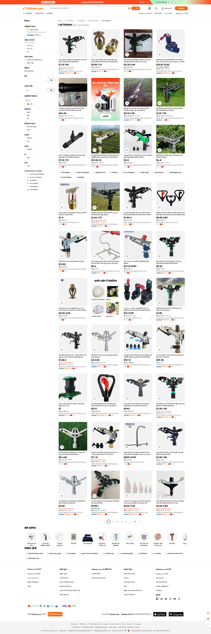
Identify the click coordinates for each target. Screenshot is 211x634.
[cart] (156, 9)
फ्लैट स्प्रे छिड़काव (65, 172)
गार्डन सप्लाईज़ (81, 21)
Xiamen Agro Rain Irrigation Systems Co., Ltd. (73, 165)
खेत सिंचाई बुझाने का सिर (175, 172)
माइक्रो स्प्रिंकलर (159, 172)
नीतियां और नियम (64, 595)
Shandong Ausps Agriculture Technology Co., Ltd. (138, 222)
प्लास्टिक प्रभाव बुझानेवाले (83, 172)
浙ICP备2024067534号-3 (161, 631)
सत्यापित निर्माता (96, 574)
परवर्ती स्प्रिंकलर (143, 553)
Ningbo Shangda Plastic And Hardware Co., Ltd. (105, 224)
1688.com (83, 624)
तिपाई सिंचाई (81, 177)
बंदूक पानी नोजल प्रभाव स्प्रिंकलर (90, 553)
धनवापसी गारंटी (64, 578)
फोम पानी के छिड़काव (66, 177)
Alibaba (60, 21)
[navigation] (39, 271)
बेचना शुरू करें (159, 578)
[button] (129, 8)
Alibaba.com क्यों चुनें (33, 574)
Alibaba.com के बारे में (34, 569)
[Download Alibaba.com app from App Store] (159, 614)
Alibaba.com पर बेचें (162, 574)
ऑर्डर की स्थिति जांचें (161, 582)
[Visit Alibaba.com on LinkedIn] (161, 598)
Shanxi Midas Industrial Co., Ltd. (167, 222)
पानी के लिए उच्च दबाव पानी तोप (174, 553)
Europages (137, 624)
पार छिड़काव (114, 172)
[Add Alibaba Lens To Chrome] (55, 614)
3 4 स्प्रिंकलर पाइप (109, 553)
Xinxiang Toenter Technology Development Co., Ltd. (170, 165)
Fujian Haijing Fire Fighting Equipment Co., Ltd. (73, 318)
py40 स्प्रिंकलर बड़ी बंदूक (126, 553)
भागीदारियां (158, 590)
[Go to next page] (139, 522)
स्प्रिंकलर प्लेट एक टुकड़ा (55, 553)
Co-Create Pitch (33, 578)
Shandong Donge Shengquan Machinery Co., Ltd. (170, 364)
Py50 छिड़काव (157, 553)
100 (135, 521)
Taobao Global (114, 624)
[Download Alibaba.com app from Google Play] (176, 614)
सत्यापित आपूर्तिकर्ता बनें (162, 586)
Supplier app (114, 614)
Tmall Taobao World (94, 624)
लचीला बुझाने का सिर (100, 172)
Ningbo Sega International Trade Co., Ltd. (72, 413)
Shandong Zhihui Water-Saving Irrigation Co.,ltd (105, 165)
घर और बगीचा (69, 21)
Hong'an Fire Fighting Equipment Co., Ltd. (105, 271)
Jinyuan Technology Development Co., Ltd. (105, 69)
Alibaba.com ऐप (126, 614)
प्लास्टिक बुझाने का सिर (33, 558)
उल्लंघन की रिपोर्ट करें (129, 595)
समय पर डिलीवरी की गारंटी (67, 582)
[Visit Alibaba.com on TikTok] (179, 598)
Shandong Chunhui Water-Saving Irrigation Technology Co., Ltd (170, 318)
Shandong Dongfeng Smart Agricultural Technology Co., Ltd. (138, 364)
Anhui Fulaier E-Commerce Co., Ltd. (71, 71)
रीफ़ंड (125, 586)
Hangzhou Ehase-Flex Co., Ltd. (69, 222)
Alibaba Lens (36, 614)
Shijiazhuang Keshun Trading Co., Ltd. (71, 118)
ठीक (51, 80)
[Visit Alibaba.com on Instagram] (170, 598)
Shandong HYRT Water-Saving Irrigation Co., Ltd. (105, 364)
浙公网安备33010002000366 (141, 631)
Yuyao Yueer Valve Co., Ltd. (133, 318)
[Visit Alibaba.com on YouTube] (174, 598)
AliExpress (74, 624)
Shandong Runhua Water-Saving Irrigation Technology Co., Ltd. (138, 69)
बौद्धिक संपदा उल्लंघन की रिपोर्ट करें (133, 590)
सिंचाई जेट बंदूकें (144, 172)
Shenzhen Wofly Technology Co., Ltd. (169, 71)
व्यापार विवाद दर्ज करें (129, 582)
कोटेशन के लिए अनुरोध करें (99, 578)
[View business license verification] (125, 631)
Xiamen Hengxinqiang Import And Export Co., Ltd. (138, 118)
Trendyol (129, 624)
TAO (122, 624)
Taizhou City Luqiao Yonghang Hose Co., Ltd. (138, 413)
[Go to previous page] (104, 522)
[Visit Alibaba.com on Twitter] (166, 598)
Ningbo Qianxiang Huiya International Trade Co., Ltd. (170, 271)
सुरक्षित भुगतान (63, 574)
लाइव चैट (126, 578)
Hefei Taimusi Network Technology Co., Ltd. (73, 366)
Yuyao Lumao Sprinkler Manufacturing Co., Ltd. (138, 165)
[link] (208, 613)
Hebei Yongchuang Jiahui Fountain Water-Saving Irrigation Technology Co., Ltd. (73, 269)
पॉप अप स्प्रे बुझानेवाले (129, 172)
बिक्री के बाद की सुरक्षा (65, 586)
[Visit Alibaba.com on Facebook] (157, 598)
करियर (29, 586)
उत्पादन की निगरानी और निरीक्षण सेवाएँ (70, 590)
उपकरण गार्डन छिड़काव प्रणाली (35, 553)
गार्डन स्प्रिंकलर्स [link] (106, 21)
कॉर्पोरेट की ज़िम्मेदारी (32, 582)
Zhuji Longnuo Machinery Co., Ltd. (135, 271)
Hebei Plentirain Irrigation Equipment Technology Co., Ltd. (105, 413)
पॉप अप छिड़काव (71, 553)
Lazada (105, 624)
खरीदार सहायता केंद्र (129, 574)
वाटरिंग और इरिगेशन (93, 21)
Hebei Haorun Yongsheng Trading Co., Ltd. (170, 118)
